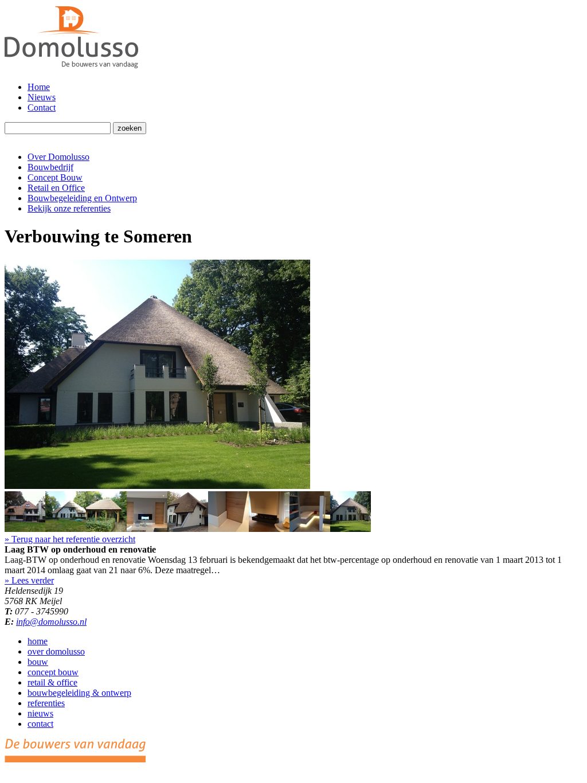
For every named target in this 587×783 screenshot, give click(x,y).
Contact (42, 107)
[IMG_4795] (187, 529)
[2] (65, 529)
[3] (106, 529)
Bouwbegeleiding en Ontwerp (82, 198)
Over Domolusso (58, 157)
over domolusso (56, 651)
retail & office (52, 682)
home (38, 641)
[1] (25, 529)
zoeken (130, 128)
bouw (38, 662)
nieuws (40, 713)
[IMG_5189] (269, 529)
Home (39, 87)
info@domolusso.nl (51, 622)
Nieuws (42, 97)
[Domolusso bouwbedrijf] (71, 67)
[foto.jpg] (157, 486)
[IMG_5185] (147, 529)
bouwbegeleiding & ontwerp (79, 693)
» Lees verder (29, 580)
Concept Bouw (55, 177)
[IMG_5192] (309, 529)
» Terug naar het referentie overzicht (70, 539)
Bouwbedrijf (50, 167)
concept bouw (53, 672)
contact (40, 724)
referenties (46, 703)
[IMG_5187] (228, 529)
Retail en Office (56, 188)
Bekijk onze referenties (69, 208)
